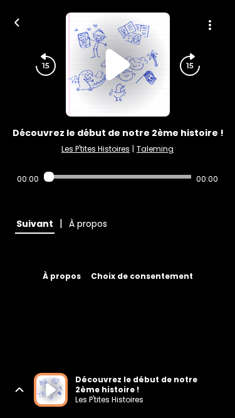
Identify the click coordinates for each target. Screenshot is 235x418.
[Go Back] (17, 21)
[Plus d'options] (209, 25)
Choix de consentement (142, 276)
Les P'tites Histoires (95, 149)
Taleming (155, 149)
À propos (62, 276)
